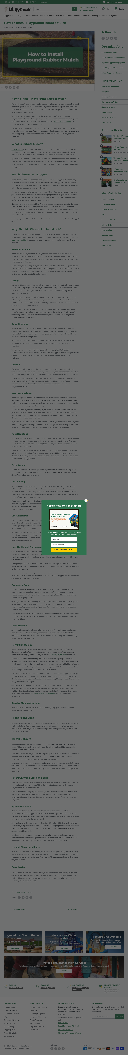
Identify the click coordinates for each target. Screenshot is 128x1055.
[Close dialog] (86, 500)
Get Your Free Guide (64, 550)
